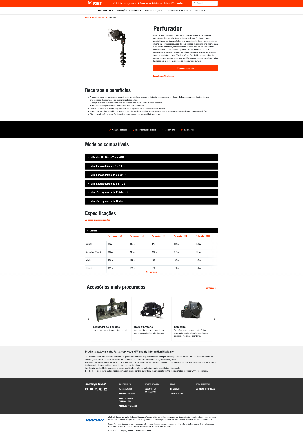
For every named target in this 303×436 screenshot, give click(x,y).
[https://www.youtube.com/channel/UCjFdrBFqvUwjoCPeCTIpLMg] (91, 389)
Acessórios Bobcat (98, 17)
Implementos (189, 130)
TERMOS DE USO (176, 394)
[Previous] (89, 318)
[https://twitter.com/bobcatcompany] (96, 389)
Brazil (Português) (174, 3)
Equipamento (170, 130)
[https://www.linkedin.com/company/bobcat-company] (105, 389)
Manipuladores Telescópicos (126, 399)
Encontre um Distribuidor (163, 76)
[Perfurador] (117, 48)
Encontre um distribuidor (151, 3)
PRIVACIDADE (175, 389)
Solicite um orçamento (126, 3)
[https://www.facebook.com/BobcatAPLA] (86, 389)
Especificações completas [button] (99, 220)
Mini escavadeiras (127, 394)
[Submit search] (216, 3)
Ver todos (210, 288)
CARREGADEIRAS (125, 389)
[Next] (214, 318)
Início (87, 17)
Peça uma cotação (185, 68)
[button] (151, 157)
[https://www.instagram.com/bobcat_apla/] (100, 389)
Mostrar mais (151, 272)
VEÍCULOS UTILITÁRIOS (128, 406)
